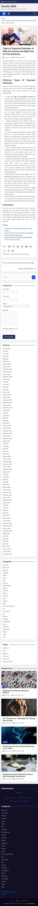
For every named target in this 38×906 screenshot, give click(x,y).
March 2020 (6, 546)
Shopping (5, 619)
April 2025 (5, 390)
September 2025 (7, 377)
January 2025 (6, 397)
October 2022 (7, 467)
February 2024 (7, 425)
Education (5, 583)
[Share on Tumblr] (4, 250)
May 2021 (5, 510)
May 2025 (5, 387)
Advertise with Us (8, 661)
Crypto (5, 575)
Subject (5, 303)
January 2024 (6, 428)
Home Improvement (8, 606)
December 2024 (7, 400)
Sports (5, 624)
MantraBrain (31, 903)
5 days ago (7, 695)
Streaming (6, 626)
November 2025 (7, 372)
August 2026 (6, 348)
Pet (4, 614)
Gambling (5, 596)
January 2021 (6, 520)
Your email (6, 296)
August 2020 (6, 533)
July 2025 (5, 382)
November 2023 (7, 433)
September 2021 (7, 500)
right (24, 254)
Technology (6, 629)
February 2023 (7, 456)
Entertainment (7, 585)
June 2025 (6, 384)
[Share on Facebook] (9, 246)
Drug (4, 580)
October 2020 (7, 528)
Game (4, 598)
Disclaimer (6, 656)
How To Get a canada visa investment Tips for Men (19, 263)
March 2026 (6, 361)
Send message (9, 337)
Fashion (5, 588)
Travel (4, 634)
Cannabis (5, 573)
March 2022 (6, 485)
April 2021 (5, 513)
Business (8, 254)
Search (33, 277)
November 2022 (7, 464)
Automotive (6, 567)
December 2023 (7, 431)
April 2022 (5, 482)
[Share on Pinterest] (26, 246)
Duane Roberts (17, 695)
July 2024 (5, 413)
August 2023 (6, 441)
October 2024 (7, 405)
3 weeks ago (7, 723)
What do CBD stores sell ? (26, 268)
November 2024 (7, 402)
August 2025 (6, 379)
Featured (5, 591)
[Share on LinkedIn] (18, 246)
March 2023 (6, 454)
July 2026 (5, 351)
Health (4, 603)
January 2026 (6, 366)
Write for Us (6, 659)
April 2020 (5, 544)
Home (4, 650)
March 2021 (6, 515)
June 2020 (6, 538)
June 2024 (6, 415)
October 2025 (7, 374)
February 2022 (7, 487)
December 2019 (7, 554)
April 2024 (5, 420)
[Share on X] (13, 246)
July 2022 (5, 474)
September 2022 (7, 469)
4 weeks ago (7, 751)
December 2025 (7, 369)
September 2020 (7, 531)
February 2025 (7, 395)
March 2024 (6, 423)
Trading (5, 632)
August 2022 (6, 472)
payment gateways (16, 254)
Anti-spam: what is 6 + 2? (10, 328)
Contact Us (6, 648)
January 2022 (6, 490)
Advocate (5, 565)
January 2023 (6, 459)
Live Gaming (6, 611)
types (27, 254)
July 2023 (5, 443)
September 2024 (7, 407)
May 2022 (5, 479)
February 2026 (7, 364)
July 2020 (5, 536)
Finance (5, 593)
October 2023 (7, 436)
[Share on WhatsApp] (22, 246)
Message (5, 310)
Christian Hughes (18, 57)
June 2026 (6, 354)
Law (4, 609)
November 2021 (7, 495)
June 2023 (6, 446)
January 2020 (6, 551)
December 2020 (7, 523)
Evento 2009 (8, 6)
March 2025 (6, 392)
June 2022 (6, 477)
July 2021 (5, 505)
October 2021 (7, 497)
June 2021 (6, 508)
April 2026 (5, 359)
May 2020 (5, 541)
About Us (5, 653)
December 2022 (7, 461)
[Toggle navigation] (8, 14)
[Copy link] (12, 250)
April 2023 (5, 451)
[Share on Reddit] (30, 246)
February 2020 (7, 549)
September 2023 (7, 438)
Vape (4, 637)
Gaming (5, 601)
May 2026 (5, 356)
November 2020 (7, 526)
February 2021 (7, 518)
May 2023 (5, 449)
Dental (4, 578)
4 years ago (7, 57)
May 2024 (5, 418)
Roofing (5, 616)
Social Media (6, 621)
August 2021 (6, 503)
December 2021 (7, 492)
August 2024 (6, 410)
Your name (6, 289)
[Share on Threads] (8, 250)
